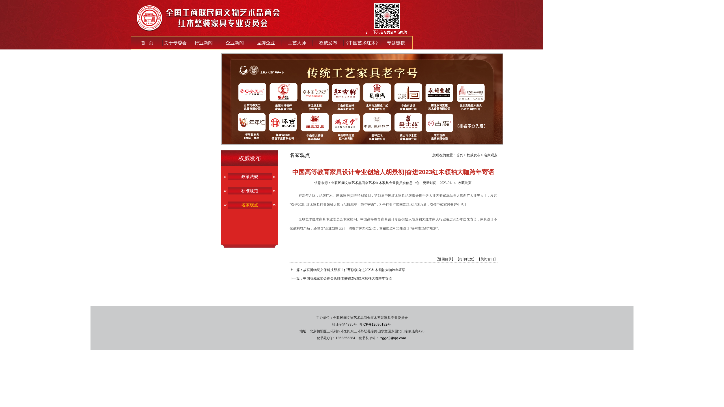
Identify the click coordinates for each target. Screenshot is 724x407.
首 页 (147, 42)
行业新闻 (204, 42)
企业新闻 (235, 42)
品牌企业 (266, 42)
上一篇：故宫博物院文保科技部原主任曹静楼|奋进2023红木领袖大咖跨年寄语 (348, 270)
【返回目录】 (445, 259)
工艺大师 (297, 42)
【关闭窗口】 (487, 259)
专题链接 (396, 42)
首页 (459, 155)
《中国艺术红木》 (362, 42)
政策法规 (249, 176)
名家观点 (249, 204)
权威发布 (328, 42)
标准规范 (249, 190)
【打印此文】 (466, 259)
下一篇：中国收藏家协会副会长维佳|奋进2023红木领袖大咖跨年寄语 (341, 278)
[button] (351, 141)
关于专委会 (175, 42)
